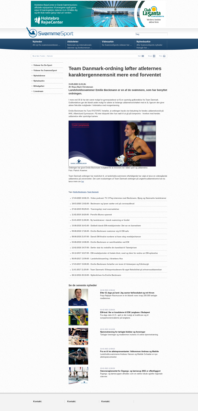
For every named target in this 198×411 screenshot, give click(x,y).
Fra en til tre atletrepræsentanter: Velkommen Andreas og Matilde (129, 351)
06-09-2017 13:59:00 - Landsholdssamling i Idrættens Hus (97, 259)
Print (160, 56)
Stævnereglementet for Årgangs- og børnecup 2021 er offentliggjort (130, 371)
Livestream (38, 91)
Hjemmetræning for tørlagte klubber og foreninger (122, 332)
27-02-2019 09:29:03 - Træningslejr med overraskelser (95, 209)
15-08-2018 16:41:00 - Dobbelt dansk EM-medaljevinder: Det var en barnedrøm (106, 226)
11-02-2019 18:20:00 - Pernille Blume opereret (92, 215)
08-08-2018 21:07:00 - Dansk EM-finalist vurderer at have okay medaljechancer (106, 237)
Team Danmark (93, 192)
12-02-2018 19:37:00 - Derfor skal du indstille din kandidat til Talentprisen (104, 248)
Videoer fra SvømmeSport (45, 70)
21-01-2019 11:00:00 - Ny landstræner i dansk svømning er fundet (100, 220)
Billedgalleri (38, 86)
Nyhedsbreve (39, 76)
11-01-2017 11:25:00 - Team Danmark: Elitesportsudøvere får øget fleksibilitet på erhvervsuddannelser (117, 270)
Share (150, 56)
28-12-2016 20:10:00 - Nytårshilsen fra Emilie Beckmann (96, 275)
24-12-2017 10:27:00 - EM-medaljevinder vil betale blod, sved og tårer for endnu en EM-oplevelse (115, 253)
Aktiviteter (72, 41)
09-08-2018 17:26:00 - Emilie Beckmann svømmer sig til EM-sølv (100, 231)
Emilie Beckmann (79, 192)
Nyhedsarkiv (143, 41)
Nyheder (37, 41)
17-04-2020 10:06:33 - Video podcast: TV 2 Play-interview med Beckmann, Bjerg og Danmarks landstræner (119, 198)
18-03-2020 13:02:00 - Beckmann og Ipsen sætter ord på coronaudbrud (103, 204)
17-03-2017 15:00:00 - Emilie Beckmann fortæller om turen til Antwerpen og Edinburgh (110, 264)
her (82, 181)
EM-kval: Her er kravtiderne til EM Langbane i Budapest (125, 312)
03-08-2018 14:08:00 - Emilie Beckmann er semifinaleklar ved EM (100, 242)
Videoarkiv (108, 41)
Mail (139, 56)
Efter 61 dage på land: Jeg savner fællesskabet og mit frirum (127, 293)
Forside (42, 56)
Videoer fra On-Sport (42, 65)
